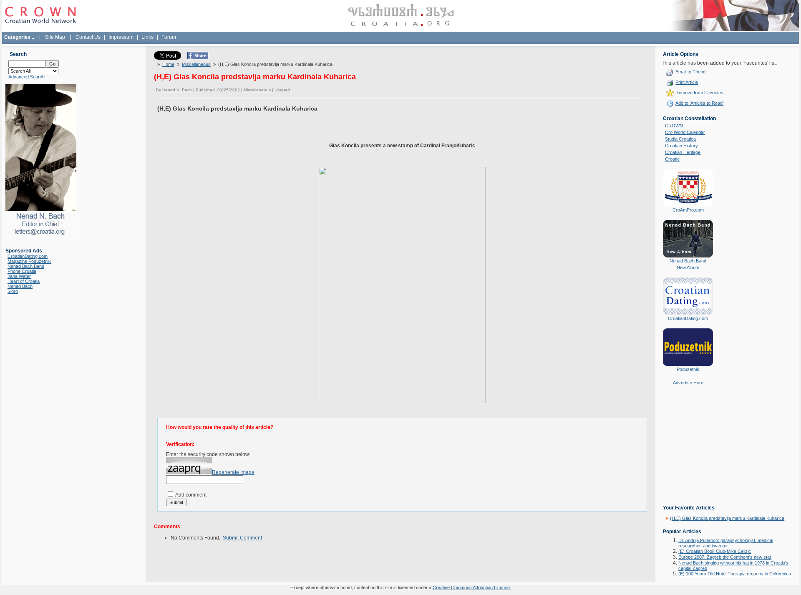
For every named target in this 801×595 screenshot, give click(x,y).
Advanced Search (26, 76)
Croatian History (681, 145)
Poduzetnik (688, 369)
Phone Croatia (22, 271)
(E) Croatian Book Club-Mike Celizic (714, 551)
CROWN (674, 125)
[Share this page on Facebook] (197, 58)
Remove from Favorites (699, 92)
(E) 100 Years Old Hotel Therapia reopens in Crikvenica (734, 573)
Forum (168, 37)
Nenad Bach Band (26, 266)
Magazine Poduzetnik (29, 261)
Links (147, 37)
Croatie (672, 158)
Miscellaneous (196, 64)
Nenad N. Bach (177, 90)
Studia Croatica (680, 138)
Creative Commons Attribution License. (472, 587)
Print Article (686, 82)
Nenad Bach (20, 286)
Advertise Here (688, 382)
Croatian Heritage (682, 152)
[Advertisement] (688, 451)
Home (168, 64)
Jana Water (19, 276)
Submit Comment (242, 538)
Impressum (121, 37)
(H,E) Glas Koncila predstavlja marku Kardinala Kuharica (727, 518)
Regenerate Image (233, 472)
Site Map (55, 37)
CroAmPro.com (688, 209)
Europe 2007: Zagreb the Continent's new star (724, 557)
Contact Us (88, 37)
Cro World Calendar (685, 132)
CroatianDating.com (28, 256)
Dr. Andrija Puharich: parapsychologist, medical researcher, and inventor (725, 543)
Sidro (13, 291)
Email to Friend (690, 71)
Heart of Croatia (24, 281)
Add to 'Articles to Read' (699, 103)
